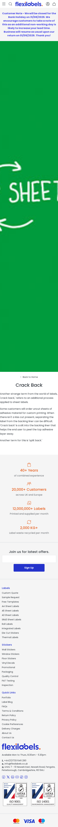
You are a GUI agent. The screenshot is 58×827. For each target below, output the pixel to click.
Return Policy (9, 715)
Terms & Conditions (12, 710)
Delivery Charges (11, 728)
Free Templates (10, 601)
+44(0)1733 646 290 (14, 760)
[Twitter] (8, 777)
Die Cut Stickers (10, 632)
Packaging (7, 671)
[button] (4, 4)
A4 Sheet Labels (10, 606)
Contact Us (8, 737)
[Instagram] (26, 777)
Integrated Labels (11, 628)
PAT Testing (8, 680)
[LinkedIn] (12, 777)
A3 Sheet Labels (10, 615)
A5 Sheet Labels (10, 610)
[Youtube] (17, 777)
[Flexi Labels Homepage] (29, 4)
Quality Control (10, 676)
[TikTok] (21, 777)
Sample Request (10, 597)
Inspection (7, 685)
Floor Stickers (9, 658)
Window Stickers (10, 654)
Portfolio (6, 697)
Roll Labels (7, 624)
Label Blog (7, 702)
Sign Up (29, 567)
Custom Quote (10, 592)
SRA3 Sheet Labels (11, 619)
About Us (6, 733)
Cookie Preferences (12, 724)
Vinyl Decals (8, 662)
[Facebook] (3, 777)
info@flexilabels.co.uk (15, 763)
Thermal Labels (10, 637)
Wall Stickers (8, 649)
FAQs (4, 706)
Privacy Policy (9, 719)
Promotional (8, 667)
